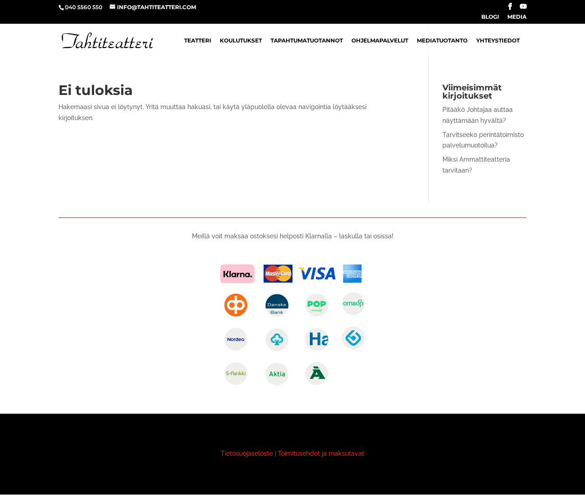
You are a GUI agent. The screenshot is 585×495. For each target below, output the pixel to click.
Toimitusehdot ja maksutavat (321, 453)
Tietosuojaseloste (247, 453)
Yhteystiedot (498, 40)
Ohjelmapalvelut (379, 40)
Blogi (490, 17)
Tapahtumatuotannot (307, 40)
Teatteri (197, 40)
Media (516, 17)
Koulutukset (241, 40)
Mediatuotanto (442, 40)
